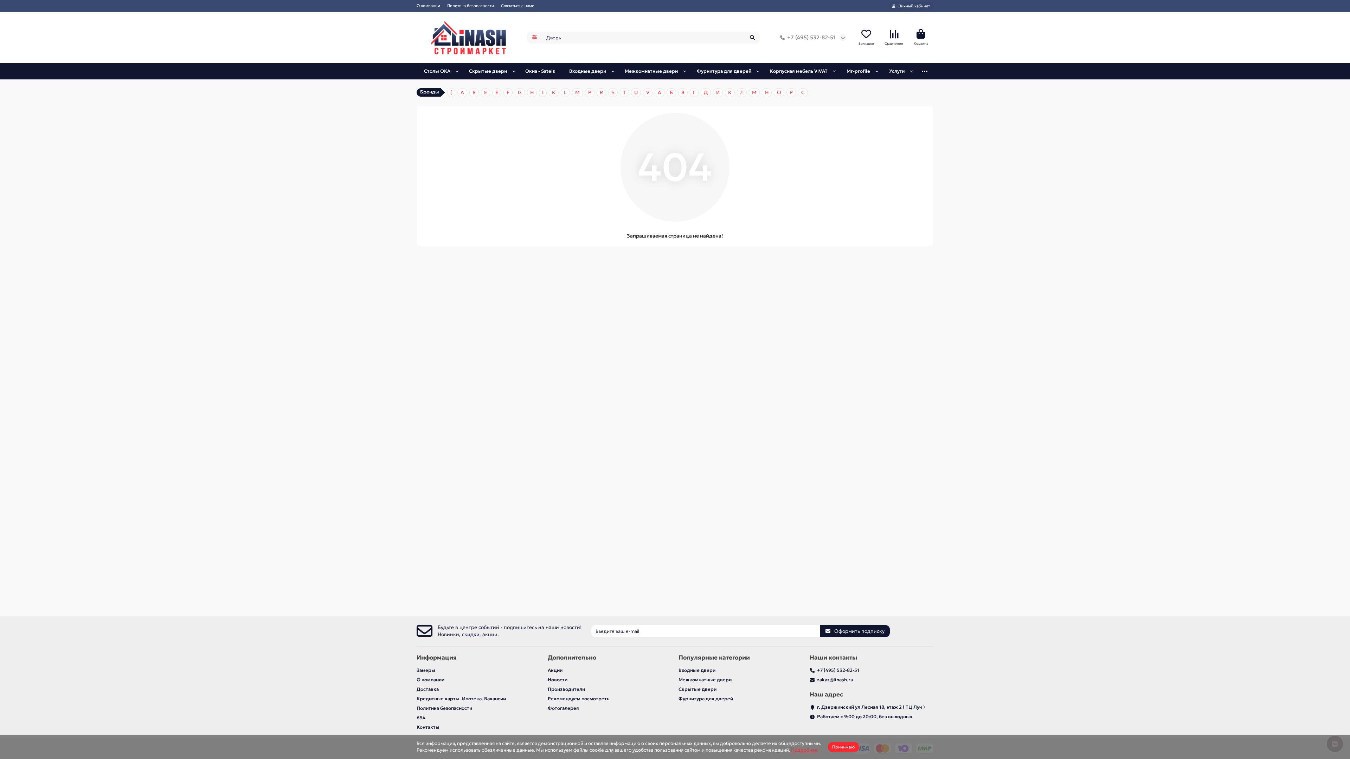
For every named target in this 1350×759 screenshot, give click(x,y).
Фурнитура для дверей (724, 71)
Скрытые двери (488, 71)
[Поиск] (752, 37)
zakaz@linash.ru (835, 680)
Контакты (428, 727)
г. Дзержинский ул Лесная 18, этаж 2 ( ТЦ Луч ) (871, 707)
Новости (557, 680)
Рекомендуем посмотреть (578, 699)
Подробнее (804, 750)
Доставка (428, 689)
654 (421, 718)
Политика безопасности (470, 5)
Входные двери (587, 71)
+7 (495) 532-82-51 (811, 37)
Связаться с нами (517, 5)
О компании (428, 5)
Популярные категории (714, 657)
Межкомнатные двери (651, 71)
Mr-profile (858, 71)
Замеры (426, 670)
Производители (566, 689)
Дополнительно (572, 657)
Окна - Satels (540, 71)
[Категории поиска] (534, 38)
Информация (437, 657)
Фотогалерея (563, 708)
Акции (555, 670)
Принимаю (843, 747)
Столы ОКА (437, 71)
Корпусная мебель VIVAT (799, 71)
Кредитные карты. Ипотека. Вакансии (461, 699)
